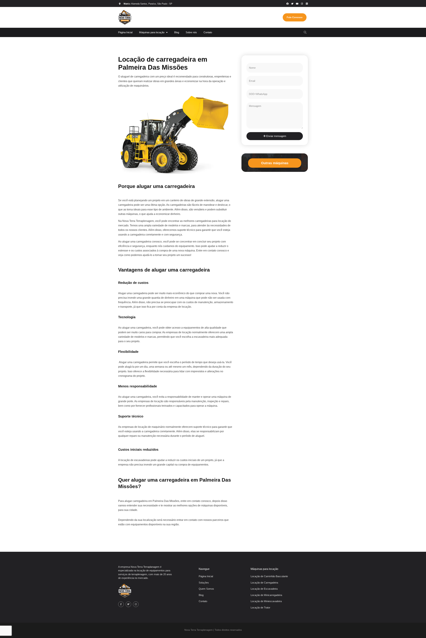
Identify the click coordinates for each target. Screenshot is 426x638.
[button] (305, 32)
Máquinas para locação (151, 32)
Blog (176, 32)
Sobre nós (191, 32)
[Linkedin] (307, 4)
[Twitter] (128, 604)
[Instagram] (302, 4)
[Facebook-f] (121, 604)
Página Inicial (125, 32)
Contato (208, 32)
